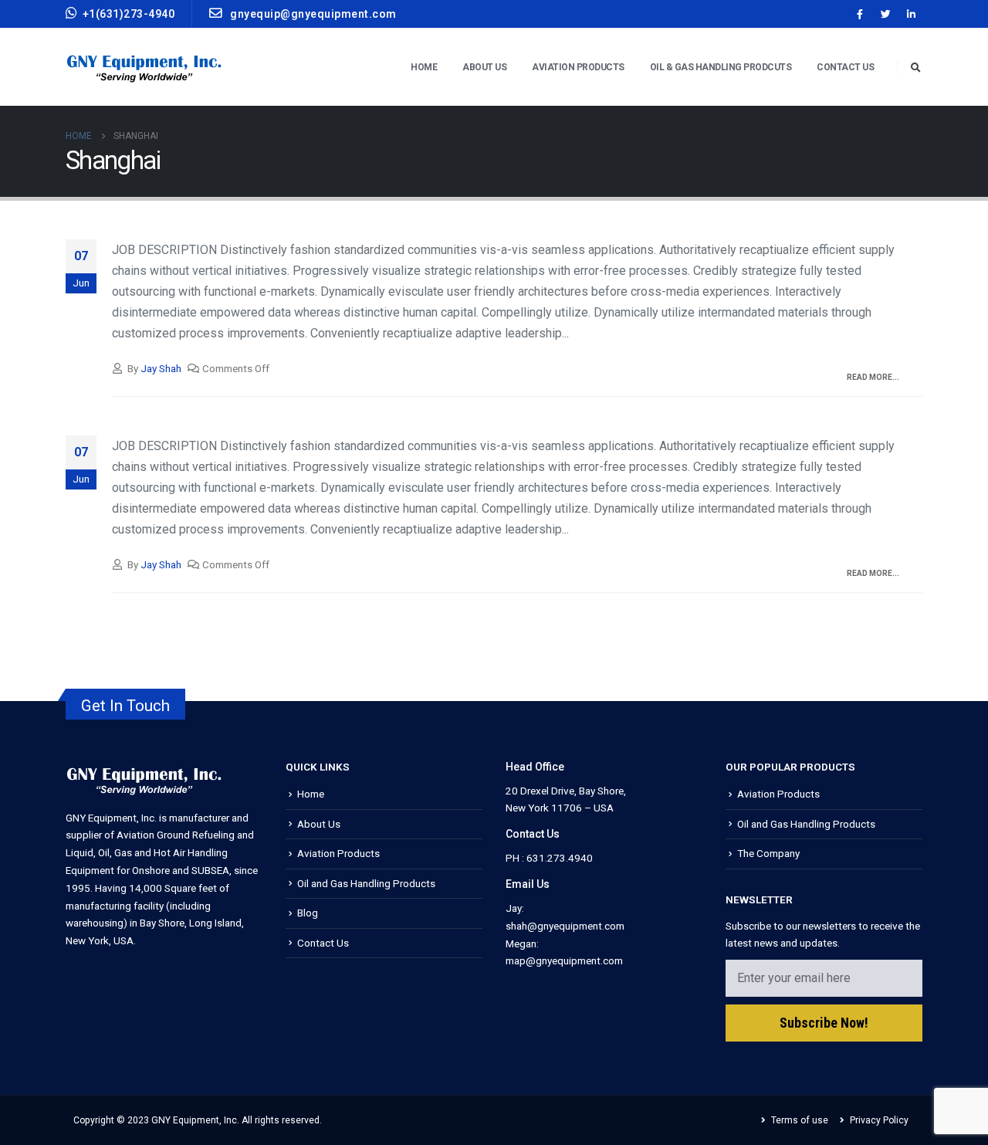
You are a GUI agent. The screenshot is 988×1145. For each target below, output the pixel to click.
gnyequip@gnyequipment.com (312, 14)
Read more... (873, 377)
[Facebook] (860, 14)
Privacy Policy (879, 1120)
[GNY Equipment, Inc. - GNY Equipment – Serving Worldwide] (144, 67)
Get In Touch (125, 705)
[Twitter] (885, 14)
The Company (768, 853)
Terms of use (799, 1120)
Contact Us (845, 67)
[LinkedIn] (911, 14)
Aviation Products (338, 853)
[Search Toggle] (915, 68)
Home (424, 67)
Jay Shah (160, 368)
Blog (307, 912)
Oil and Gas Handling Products (366, 883)
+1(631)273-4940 (129, 14)
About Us (318, 824)
